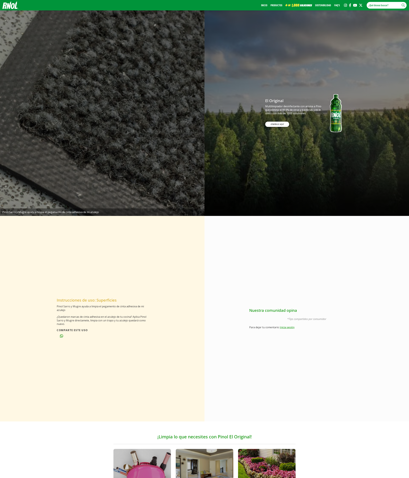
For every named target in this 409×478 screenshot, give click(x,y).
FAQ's (337, 5)
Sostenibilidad (323, 5)
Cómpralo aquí (277, 124)
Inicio (264, 5)
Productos (276, 5)
